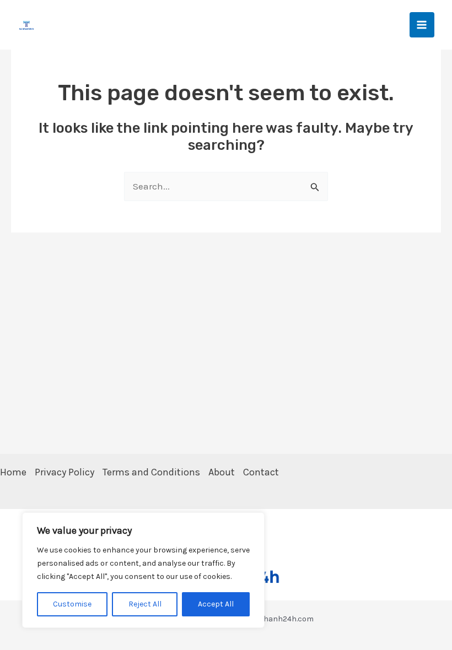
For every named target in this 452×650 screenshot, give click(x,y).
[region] (143, 570)
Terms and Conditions (151, 472)
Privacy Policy (64, 472)
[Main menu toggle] (422, 24)
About (221, 472)
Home (13, 472)
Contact (261, 472)
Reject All (145, 604)
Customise (72, 604)
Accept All (216, 604)
